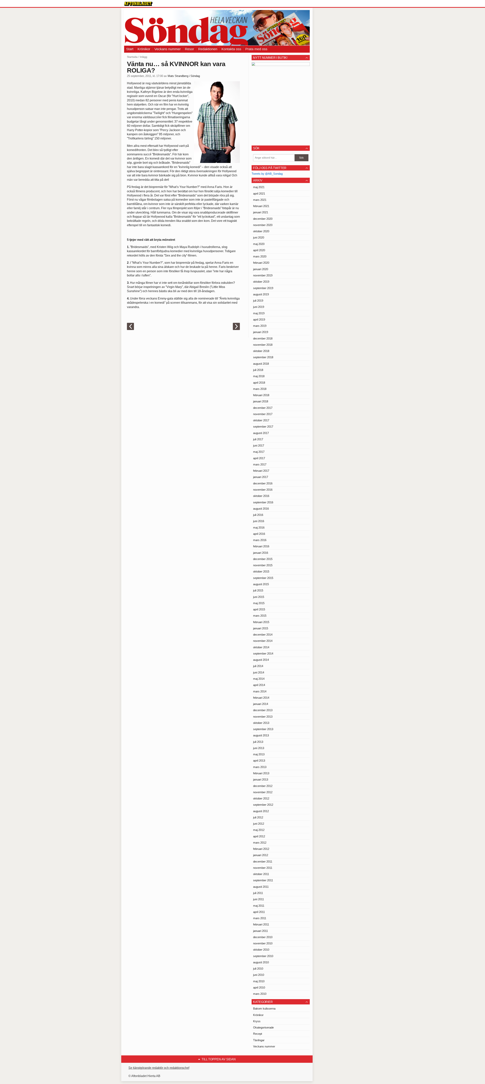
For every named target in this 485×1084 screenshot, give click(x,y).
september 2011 (263, 880)
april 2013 (259, 760)
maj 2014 (258, 678)
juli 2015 (258, 590)
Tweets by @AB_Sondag (267, 173)
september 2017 (263, 426)
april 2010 (259, 987)
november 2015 (262, 565)
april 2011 (259, 912)
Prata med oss (256, 49)
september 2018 (263, 357)
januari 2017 (260, 477)
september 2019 (263, 288)
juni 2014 (258, 672)
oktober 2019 (261, 281)
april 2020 (259, 250)
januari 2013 (260, 779)
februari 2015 (261, 622)
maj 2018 (258, 376)
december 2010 (262, 937)
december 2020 (262, 218)
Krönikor (144, 49)
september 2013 (263, 729)
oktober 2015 (261, 571)
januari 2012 (260, 855)
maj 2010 (258, 981)
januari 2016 (260, 552)
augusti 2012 (261, 811)
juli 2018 (258, 370)
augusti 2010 (261, 962)
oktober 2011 (261, 874)
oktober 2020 (261, 231)
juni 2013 (258, 748)
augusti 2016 (261, 508)
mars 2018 (259, 388)
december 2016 (262, 483)
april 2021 (259, 193)
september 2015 (263, 578)
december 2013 (262, 710)
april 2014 (259, 685)
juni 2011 (258, 899)
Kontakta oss (231, 49)
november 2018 (262, 344)
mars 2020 (259, 256)
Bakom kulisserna (264, 1008)
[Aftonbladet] (138, 4)
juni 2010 (258, 974)
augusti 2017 (261, 433)
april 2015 (259, 609)
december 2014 (262, 634)
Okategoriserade (263, 1027)
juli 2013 (258, 741)
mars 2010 (259, 993)
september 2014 (263, 653)
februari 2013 (261, 773)
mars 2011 (259, 918)
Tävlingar (258, 1040)
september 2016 (263, 502)
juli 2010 (258, 968)
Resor (189, 49)
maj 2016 (258, 527)
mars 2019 (259, 325)
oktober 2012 (261, 798)
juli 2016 (258, 514)
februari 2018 (261, 395)
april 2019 (259, 319)
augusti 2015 (261, 584)
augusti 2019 (261, 294)
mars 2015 (259, 615)
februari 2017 (261, 470)
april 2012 (259, 836)
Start (129, 49)
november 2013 (262, 716)
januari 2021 (260, 212)
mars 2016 (259, 540)
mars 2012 (259, 842)
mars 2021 (259, 199)
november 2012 (262, 792)
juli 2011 (258, 893)
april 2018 (259, 382)
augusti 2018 (261, 363)
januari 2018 (260, 401)
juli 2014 (258, 666)
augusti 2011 (261, 886)
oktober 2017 (261, 420)
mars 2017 (259, 464)
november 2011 (262, 867)
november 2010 (262, 943)
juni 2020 (258, 237)
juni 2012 (258, 823)
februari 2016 (261, 546)
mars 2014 (259, 691)
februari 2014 (261, 697)
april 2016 (259, 533)
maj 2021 (258, 187)
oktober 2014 (261, 647)
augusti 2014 (261, 659)
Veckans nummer (167, 49)
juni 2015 (258, 596)
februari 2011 (261, 924)
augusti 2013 (261, 735)
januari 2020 (260, 269)
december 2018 (262, 338)
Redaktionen (207, 49)
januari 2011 (260, 930)
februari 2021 (261, 206)
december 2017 (262, 407)
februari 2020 (261, 262)
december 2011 (262, 861)
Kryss (256, 1021)
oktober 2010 (261, 949)
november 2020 (262, 225)
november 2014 (262, 640)
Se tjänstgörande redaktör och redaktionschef (158, 1067)
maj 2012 (258, 829)
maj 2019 (258, 313)
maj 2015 (258, 603)
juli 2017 (258, 439)
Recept (257, 1033)
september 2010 (263, 956)
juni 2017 (258, 445)
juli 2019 (258, 300)
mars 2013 (259, 767)
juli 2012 (258, 817)
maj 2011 (258, 905)
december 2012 (262, 786)
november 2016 (262, 489)
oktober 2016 (261, 495)
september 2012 (263, 804)
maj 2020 (258, 244)
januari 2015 (260, 628)
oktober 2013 (261, 722)
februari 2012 (261, 848)
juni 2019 (258, 306)
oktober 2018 (261, 351)
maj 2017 (258, 451)
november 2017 (262, 414)
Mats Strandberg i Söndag (184, 75)
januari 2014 (260, 703)
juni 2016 (258, 521)
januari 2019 (260, 332)
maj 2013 (258, 754)
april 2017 (259, 458)
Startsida (132, 56)
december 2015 (262, 559)
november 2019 (262, 275)
